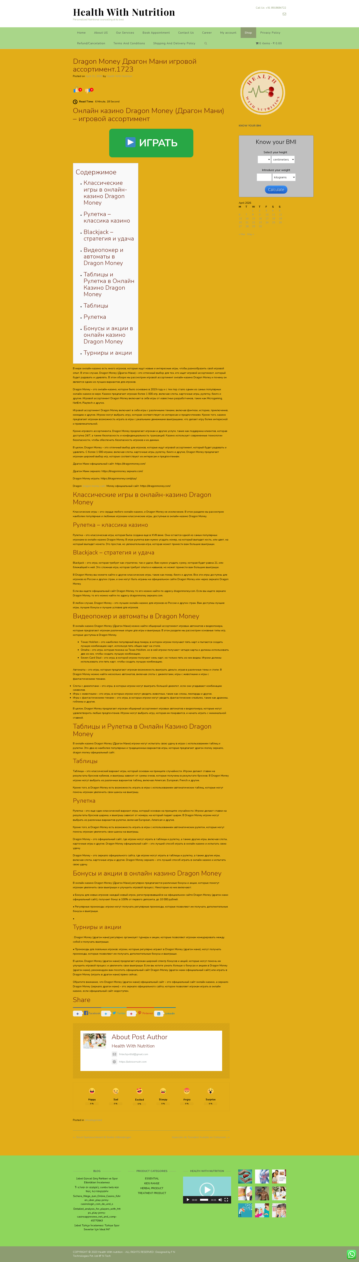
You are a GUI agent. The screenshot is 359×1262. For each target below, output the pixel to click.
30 (260, 226)
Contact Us (186, 33)
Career (207, 33)
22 (253, 222)
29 (253, 226)
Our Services (125, 33)
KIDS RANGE (151, 1183)
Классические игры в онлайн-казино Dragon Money (105, 193)
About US (101, 33)
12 (280, 214)
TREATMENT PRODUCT (152, 1193)
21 (247, 222)
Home (81, 33)
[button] (207, 1190)
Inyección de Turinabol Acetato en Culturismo (201, 1137)
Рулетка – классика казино (107, 217)
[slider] (204, 1200)
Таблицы (96, 306)
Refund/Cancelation (91, 43)
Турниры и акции (108, 353)
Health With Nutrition (124, 12)
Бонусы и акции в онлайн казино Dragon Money (108, 334)
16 (260, 218)
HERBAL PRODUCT (151, 1188)
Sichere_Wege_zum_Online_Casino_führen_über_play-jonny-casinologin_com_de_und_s (97, 1200)
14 (247, 218)
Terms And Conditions (129, 43)
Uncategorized (93, 1120)
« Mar (242, 234)
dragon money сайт (94, 486)
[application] (207, 1190)
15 (253, 218)
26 (280, 222)
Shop (248, 33)
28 (247, 226)
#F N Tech (105, 1256)
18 (273, 218)
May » (250, 234)
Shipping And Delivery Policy (174, 43)
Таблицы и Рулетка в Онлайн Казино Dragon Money (109, 284)
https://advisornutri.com (133, 1062)
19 (280, 218)
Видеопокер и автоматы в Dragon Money (103, 256)
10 (267, 214)
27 (240, 226)
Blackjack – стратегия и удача (109, 235)
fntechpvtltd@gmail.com (133, 1054)
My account (228, 33)
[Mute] (220, 1200)
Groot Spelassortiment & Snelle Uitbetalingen (102, 1137)
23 (260, 222)
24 (267, 222)
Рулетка (95, 317)
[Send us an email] (284, 14)
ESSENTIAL (152, 1178)
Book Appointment (156, 33)
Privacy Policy (270, 33)
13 (240, 218)
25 (273, 222)
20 (240, 222)
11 (273, 214)
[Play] (188, 1200)
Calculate (276, 189)
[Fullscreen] (226, 1200)
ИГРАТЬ (157, 143)
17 (267, 218)
